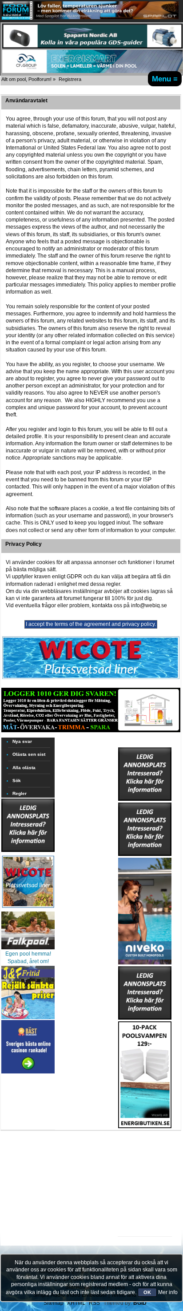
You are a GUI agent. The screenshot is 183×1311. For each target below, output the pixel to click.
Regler (19, 793)
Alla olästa (24, 767)
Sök (16, 780)
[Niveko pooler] (144, 909)
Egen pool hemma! (28, 954)
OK (147, 1292)
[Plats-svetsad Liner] (28, 909)
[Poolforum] (17, 18)
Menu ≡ (165, 78)
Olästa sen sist (28, 754)
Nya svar (22, 741)
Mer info (168, 1292)
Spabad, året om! (28, 961)
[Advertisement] (144, 1155)
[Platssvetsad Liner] (90, 679)
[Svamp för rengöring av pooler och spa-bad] (144, 1073)
